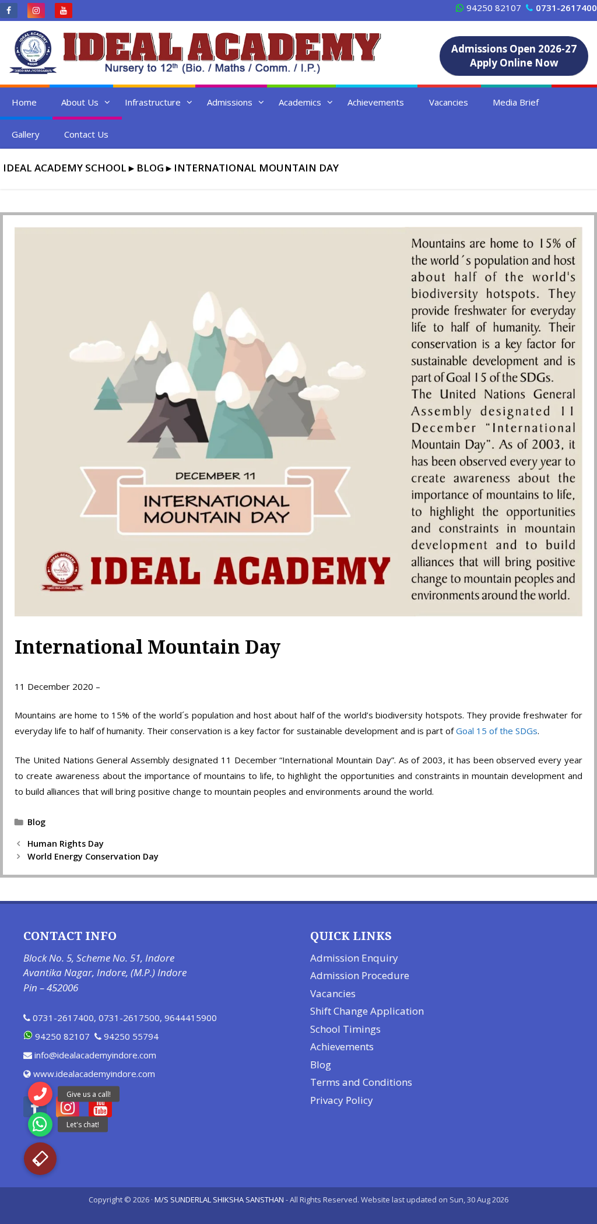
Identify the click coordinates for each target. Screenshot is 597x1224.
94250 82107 (493, 7)
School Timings (345, 1029)
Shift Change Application (367, 1011)
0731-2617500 (129, 1017)
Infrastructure (153, 102)
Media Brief (516, 102)
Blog (36, 821)
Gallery (26, 134)
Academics (300, 102)
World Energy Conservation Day (93, 856)
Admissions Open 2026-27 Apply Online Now (514, 55)
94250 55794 (131, 1036)
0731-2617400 (63, 1017)
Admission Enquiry (354, 958)
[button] (40, 1158)
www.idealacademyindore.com (94, 1073)
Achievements (375, 102)
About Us (80, 102)
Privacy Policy (341, 1100)
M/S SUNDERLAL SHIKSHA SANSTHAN (219, 1199)
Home (24, 102)
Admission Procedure (359, 975)
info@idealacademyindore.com (95, 1055)
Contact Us (86, 134)
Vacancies (448, 102)
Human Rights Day (65, 843)
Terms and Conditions (361, 1082)
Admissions (229, 102)
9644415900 (190, 1017)
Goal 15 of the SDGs (497, 730)
